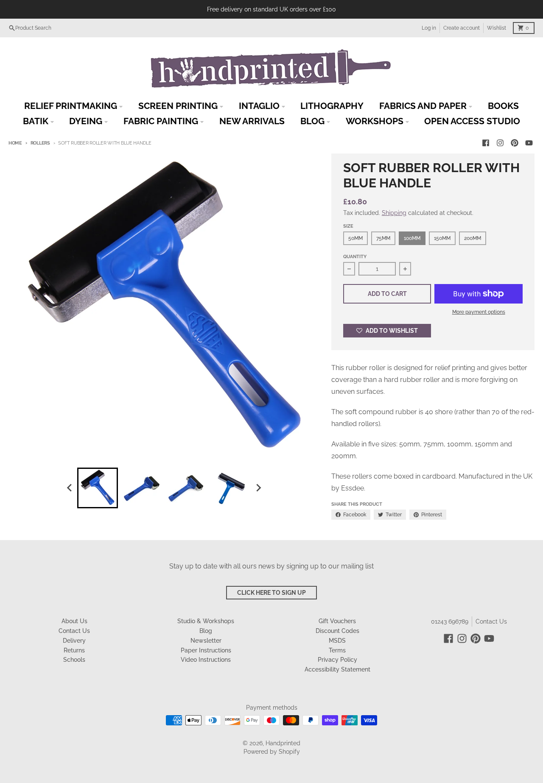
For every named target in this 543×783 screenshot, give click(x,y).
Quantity (355, 256)
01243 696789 (449, 621)
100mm (412, 238)
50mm (355, 238)
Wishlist (496, 28)
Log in (429, 28)
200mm (472, 238)
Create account (461, 28)
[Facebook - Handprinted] (485, 142)
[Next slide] (258, 487)
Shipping (394, 212)
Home (15, 143)
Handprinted (283, 743)
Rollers (40, 143)
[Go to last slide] (70, 487)
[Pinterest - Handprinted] (514, 142)
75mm (383, 238)
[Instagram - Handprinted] (500, 142)
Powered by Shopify (272, 751)
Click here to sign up (271, 592)
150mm (442, 238)
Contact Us (491, 621)
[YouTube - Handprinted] (529, 142)
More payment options (478, 312)
